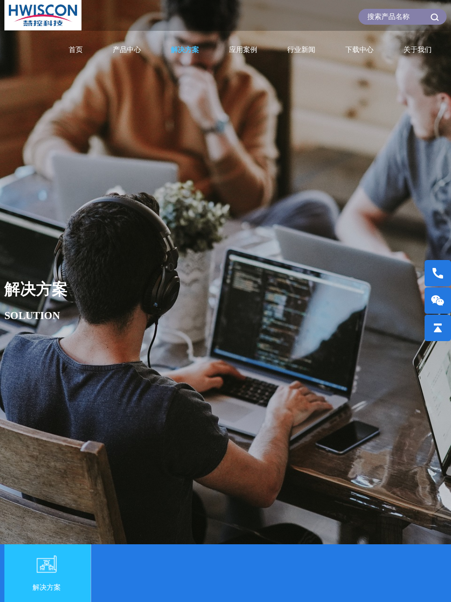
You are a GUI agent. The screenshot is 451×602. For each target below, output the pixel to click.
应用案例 (243, 49)
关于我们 (417, 49)
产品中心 (127, 49)
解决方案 (185, 49)
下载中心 (359, 49)
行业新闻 (301, 49)
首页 (76, 49)
